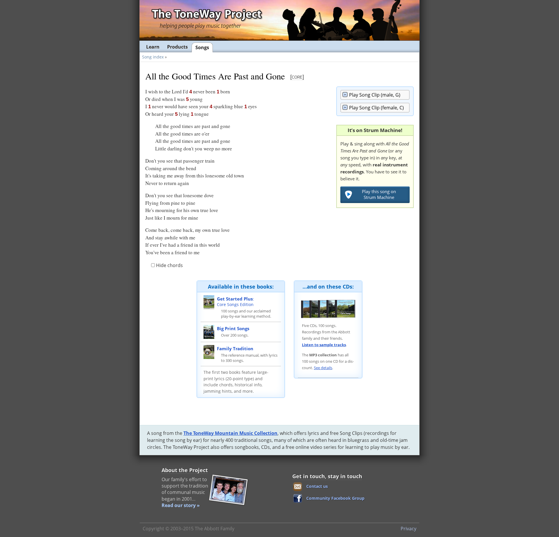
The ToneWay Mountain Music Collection (230, 433)
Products (177, 47)
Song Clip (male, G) (374, 95)
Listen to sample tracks (324, 344)
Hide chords (169, 265)
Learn (153, 47)
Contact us (317, 486)
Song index (153, 57)
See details (323, 367)
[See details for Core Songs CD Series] (328, 309)
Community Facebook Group (335, 498)
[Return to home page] (206, 20)
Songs (202, 47)
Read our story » (181, 505)
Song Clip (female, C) (376, 107)
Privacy (408, 528)
